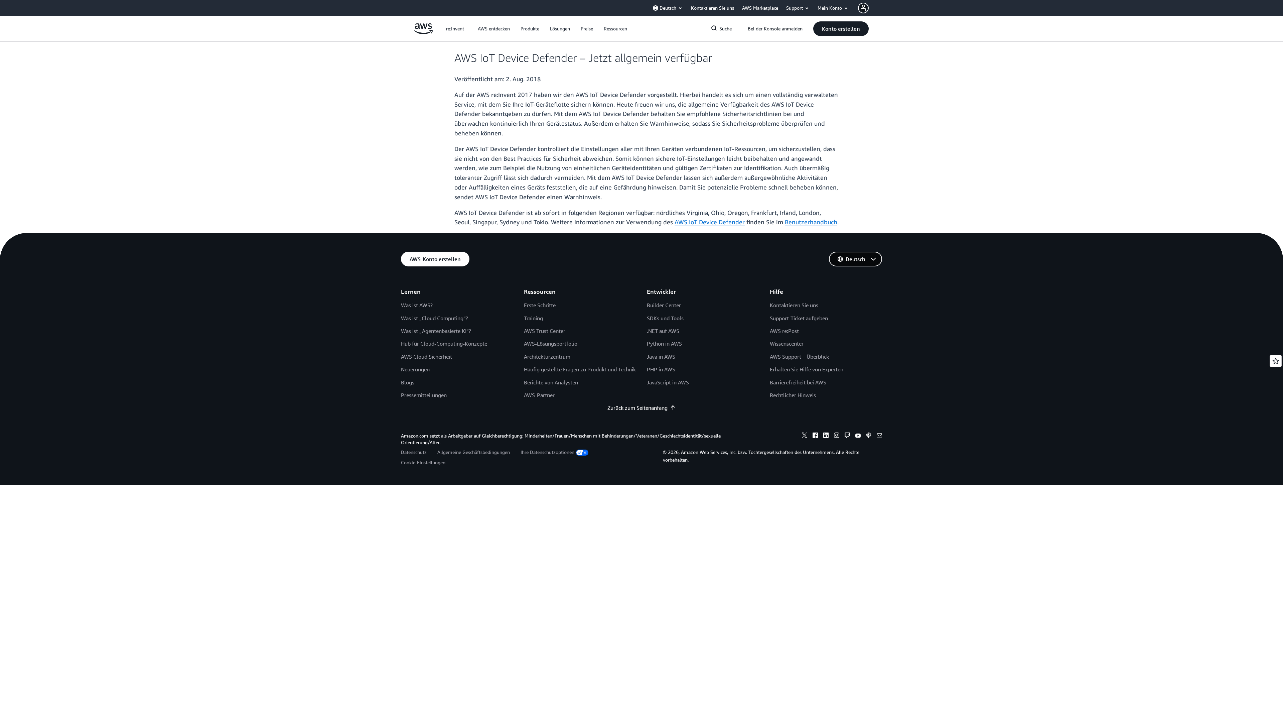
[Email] (879, 436)
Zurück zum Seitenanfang (637, 407)
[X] (804, 436)
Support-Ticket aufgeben (799, 318)
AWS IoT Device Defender (710, 222)
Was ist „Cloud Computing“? (434, 318)
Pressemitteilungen (424, 395)
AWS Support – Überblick (799, 356)
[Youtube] (858, 436)
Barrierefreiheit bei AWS (798, 382)
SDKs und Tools (665, 318)
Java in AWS (661, 356)
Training (533, 318)
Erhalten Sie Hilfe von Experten (806, 369)
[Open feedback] (1276, 361)
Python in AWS (664, 343)
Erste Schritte (540, 305)
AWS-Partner (539, 395)
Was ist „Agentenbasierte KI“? (436, 331)
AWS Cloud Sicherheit (426, 356)
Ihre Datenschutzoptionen (547, 452)
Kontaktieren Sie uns (794, 305)
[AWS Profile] (863, 8)
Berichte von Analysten (551, 382)
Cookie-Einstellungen (423, 462)
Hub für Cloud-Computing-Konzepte (444, 343)
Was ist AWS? (417, 305)
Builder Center (664, 305)
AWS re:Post (784, 331)
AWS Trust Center (544, 331)
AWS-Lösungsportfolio (550, 343)
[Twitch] (847, 436)
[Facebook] (815, 436)
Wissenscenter (787, 343)
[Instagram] (836, 436)
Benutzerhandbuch (811, 222)
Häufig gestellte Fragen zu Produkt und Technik (580, 369)
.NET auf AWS (663, 331)
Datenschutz (414, 452)
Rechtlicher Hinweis (793, 395)
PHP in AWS (661, 369)
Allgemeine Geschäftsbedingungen (473, 452)
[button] (493, 29)
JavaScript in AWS (668, 382)
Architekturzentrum (547, 356)
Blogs (407, 382)
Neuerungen (415, 369)
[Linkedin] (826, 436)
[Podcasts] (868, 436)
